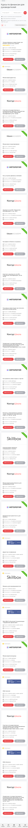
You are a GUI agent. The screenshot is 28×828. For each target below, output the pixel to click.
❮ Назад (3, 0)
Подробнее (20, 59)
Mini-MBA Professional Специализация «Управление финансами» (13, 622)
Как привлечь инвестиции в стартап (13, 378)
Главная (2, 826)
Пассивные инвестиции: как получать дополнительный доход (13, 308)
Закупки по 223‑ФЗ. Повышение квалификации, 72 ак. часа (12, 210)
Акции (19, 826)
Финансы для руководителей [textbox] (18, 12)
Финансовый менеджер (9, 656)
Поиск (25, 12)
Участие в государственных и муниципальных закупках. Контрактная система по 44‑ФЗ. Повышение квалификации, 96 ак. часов (13, 111)
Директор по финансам (9, 552)
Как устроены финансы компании (12, 175)
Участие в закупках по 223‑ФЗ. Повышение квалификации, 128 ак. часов (12, 275)
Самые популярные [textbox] (20, 25)
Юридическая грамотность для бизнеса (11, 516)
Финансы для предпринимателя (12, 586)
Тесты (8, 826)
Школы (14, 826)
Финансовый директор (9, 77)
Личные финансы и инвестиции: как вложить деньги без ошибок (13, 43)
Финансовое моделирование (11, 144)
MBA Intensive (7, 762)
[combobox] (17, 12)
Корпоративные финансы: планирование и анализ (10, 448)
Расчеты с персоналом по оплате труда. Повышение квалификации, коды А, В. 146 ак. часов (12, 414)
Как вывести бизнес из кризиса (12, 241)
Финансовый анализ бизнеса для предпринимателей (12, 483)
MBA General (6, 691)
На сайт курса (9, 59)
